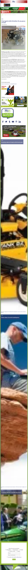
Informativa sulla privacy (16, 557)
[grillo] (14, 136)
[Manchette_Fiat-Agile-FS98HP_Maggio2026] (21, 6)
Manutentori (15, 549)
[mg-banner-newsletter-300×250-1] (7, 118)
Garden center (12, 551)
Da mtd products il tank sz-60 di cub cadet (12, 142)
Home (2, 14)
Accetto (14, 557)
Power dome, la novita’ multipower (10, 317)
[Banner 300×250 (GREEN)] (7, 106)
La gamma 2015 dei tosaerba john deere (11, 492)
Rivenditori (9, 549)
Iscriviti (14, 559)
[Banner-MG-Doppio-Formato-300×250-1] (20, 106)
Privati (21, 549)
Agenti (18, 551)
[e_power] (7, 6)
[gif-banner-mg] (14, 12)
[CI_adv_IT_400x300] (7, 94)
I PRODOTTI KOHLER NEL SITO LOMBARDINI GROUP (9, 83)
